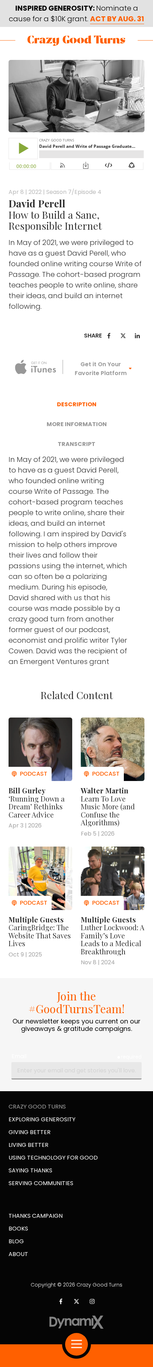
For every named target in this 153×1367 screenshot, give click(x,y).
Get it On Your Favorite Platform (101, 368)
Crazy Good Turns (76, 40)
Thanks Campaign (36, 1216)
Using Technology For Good (53, 1158)
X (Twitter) (76, 1301)
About (18, 1254)
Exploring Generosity (42, 1119)
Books (18, 1228)
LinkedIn (137, 336)
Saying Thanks (30, 1170)
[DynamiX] (76, 1322)
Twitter (123, 336)
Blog (16, 1241)
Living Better (28, 1145)
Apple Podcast (36, 367)
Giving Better (30, 1132)
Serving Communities (41, 1183)
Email (18, 1056)
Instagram (92, 1301)
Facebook (109, 336)
